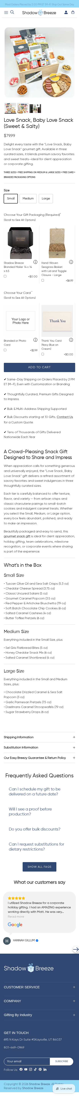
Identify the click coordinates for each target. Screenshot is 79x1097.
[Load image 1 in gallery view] (39, 62)
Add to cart (39, 367)
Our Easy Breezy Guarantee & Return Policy (35, 758)
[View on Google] (15, 925)
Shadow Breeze (39, 1084)
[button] (3, 949)
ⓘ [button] (35, 262)
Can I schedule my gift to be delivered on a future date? (34, 791)
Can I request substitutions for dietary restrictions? (36, 847)
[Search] (12, 12)
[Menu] (6, 12)
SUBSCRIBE (61, 1061)
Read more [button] (16, 916)
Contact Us (65, 417)
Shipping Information (19, 737)
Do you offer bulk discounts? (34, 829)
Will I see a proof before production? (30, 811)
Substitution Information (21, 747)
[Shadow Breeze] (39, 12)
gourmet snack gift (17, 536)
